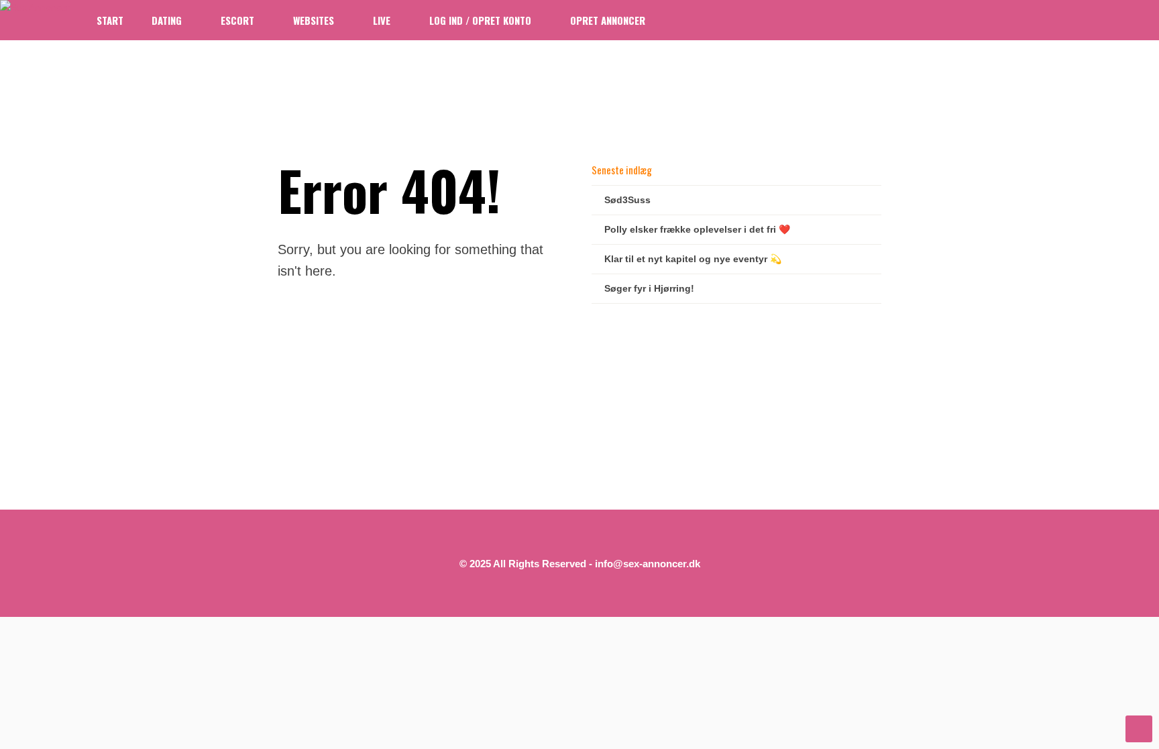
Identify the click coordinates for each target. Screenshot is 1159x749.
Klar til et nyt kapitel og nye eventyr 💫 (692, 258)
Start (110, 20)
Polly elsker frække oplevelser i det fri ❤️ (697, 229)
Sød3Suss (627, 199)
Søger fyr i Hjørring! (649, 288)
